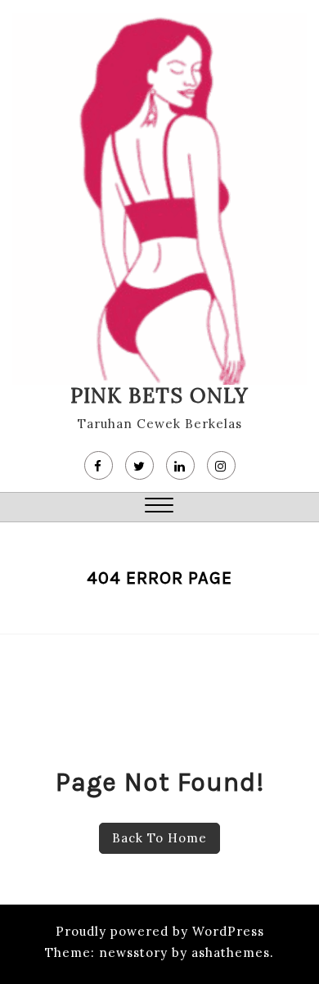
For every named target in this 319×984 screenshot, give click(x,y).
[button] (159, 507)
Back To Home (159, 838)
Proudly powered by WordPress (160, 931)
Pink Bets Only (159, 395)
